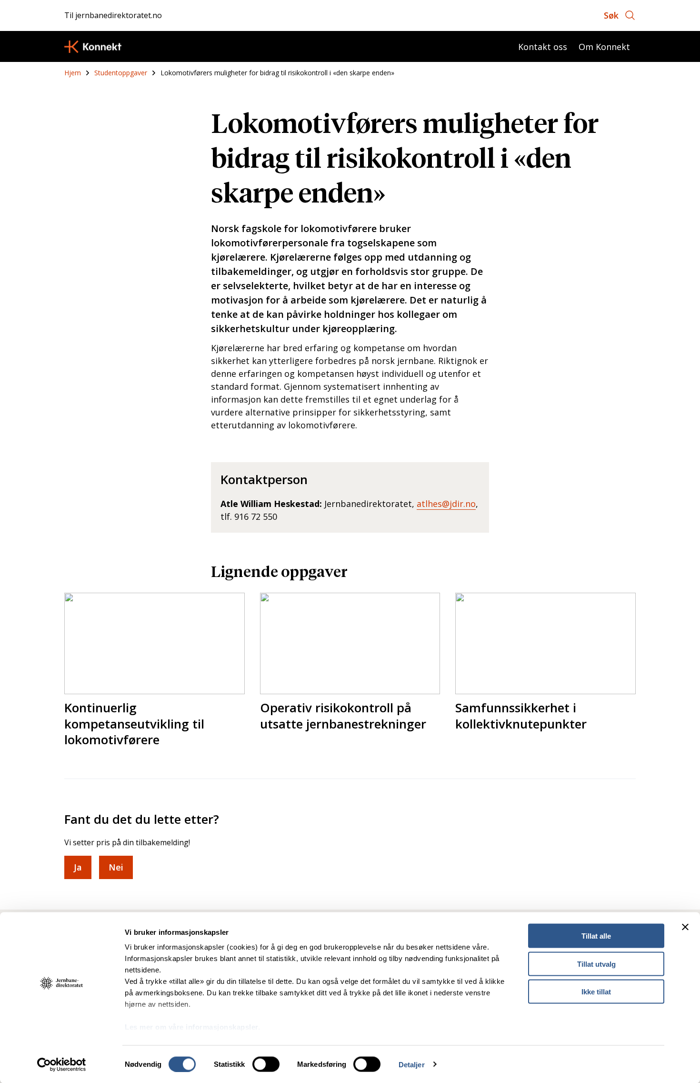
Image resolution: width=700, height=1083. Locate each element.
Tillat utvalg (596, 964)
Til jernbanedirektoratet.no (113, 15)
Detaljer (412, 1064)
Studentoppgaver (120, 72)
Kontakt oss (542, 46)
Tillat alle (596, 936)
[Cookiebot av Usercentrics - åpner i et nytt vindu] (61, 1064)
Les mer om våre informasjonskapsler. (192, 1027)
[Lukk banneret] (685, 927)
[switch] (266, 1064)
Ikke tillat (596, 992)
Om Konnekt (604, 46)
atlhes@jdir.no (446, 503)
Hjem (72, 72)
